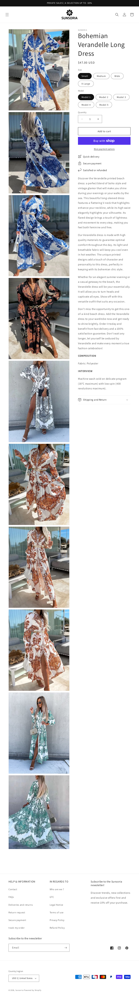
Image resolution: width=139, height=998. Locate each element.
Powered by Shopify (32, 990)
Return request (16, 912)
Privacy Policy (57, 920)
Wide (117, 76)
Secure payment (17, 920)
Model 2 (103, 97)
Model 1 (86, 97)
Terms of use (57, 912)
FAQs (11, 896)
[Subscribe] (65, 948)
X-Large (86, 83)
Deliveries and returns (20, 904)
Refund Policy (57, 927)
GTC (52, 896)
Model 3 (121, 97)
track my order (16, 927)
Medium (101, 76)
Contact (12, 889)
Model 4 (86, 104)
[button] (7, 14)
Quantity (82, 112)
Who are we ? (57, 889)
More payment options (104, 149)
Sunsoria (19, 990)
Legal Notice (56, 904)
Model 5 (103, 104)
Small (85, 76)
